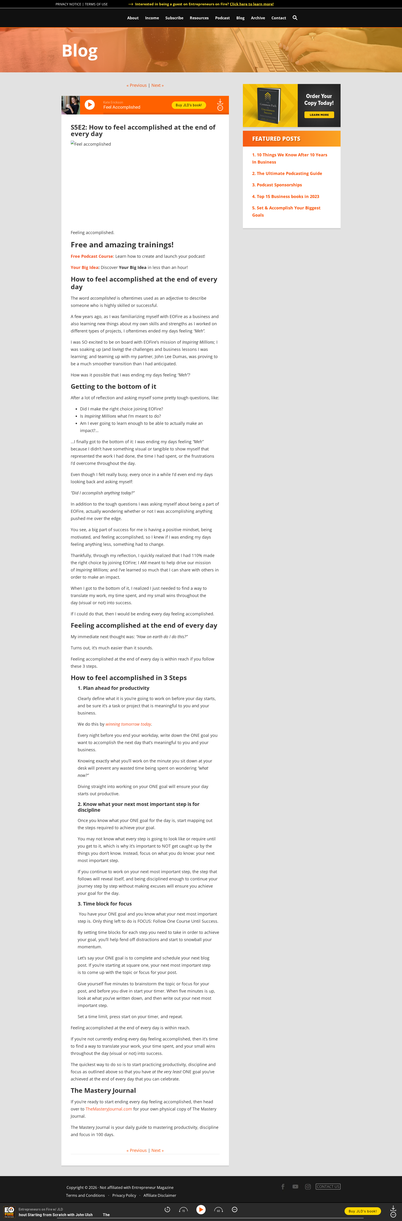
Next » (157, 85)
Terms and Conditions (85, 1195)
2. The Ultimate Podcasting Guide (287, 173)
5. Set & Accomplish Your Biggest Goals (286, 211)
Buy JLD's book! (189, 105)
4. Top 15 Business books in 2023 (285, 196)
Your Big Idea (84, 267)
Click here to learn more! (252, 4)
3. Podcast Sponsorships (277, 185)
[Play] (90, 104)
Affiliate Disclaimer (160, 1195)
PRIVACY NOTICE (68, 4)
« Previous (137, 85)
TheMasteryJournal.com (109, 1109)
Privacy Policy (124, 1195)
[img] (220, 108)
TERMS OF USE (96, 4)
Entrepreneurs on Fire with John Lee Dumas (76, 17)
